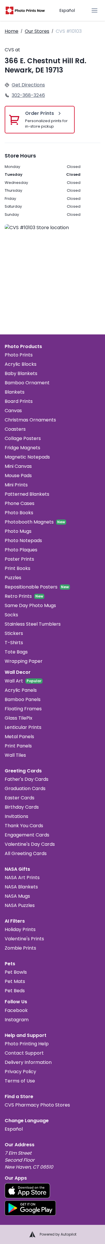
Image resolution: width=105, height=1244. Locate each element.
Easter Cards (19, 797)
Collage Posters (23, 438)
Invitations (16, 816)
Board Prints (19, 401)
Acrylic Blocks (20, 364)
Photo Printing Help (27, 1043)
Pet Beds (15, 990)
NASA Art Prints (22, 877)
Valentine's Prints (24, 938)
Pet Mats (15, 981)
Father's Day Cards (26, 779)
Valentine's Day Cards (30, 844)
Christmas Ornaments (30, 420)
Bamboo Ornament (27, 382)
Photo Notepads (23, 540)
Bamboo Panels (23, 699)
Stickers (14, 633)
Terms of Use (20, 1081)
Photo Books (19, 512)
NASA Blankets (21, 886)
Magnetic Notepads (27, 457)
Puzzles (13, 577)
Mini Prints (16, 484)
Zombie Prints (20, 948)
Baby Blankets (21, 373)
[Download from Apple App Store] (27, 1190)
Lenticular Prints (23, 727)
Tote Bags (16, 652)
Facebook (16, 1010)
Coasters (15, 429)
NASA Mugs (17, 896)
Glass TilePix (18, 718)
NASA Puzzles (20, 905)
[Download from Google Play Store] (30, 1208)
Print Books (17, 568)
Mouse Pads (18, 475)
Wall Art (14, 681)
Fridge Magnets (22, 447)
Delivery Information (28, 1062)
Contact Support (24, 1053)
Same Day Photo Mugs (30, 605)
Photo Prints (19, 355)
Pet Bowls (16, 972)
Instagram (17, 1019)
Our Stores (37, 31)
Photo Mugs (18, 531)
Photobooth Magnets (29, 522)
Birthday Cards (22, 807)
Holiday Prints (20, 929)
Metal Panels (19, 736)
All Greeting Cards (26, 853)
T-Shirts (14, 642)
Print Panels (18, 746)
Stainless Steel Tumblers (33, 624)
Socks (11, 614)
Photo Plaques (21, 549)
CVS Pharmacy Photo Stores (37, 1105)
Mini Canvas (18, 466)
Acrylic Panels (21, 690)
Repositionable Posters (31, 587)
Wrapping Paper (24, 661)
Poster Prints (19, 559)
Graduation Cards (25, 788)
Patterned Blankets (27, 494)
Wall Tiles (15, 755)
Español (67, 10)
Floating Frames (23, 708)
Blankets (14, 392)
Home (11, 31)
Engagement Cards (27, 835)
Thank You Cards (24, 825)
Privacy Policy (20, 1071)
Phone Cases (19, 503)
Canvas (13, 410)
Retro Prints (18, 596)
